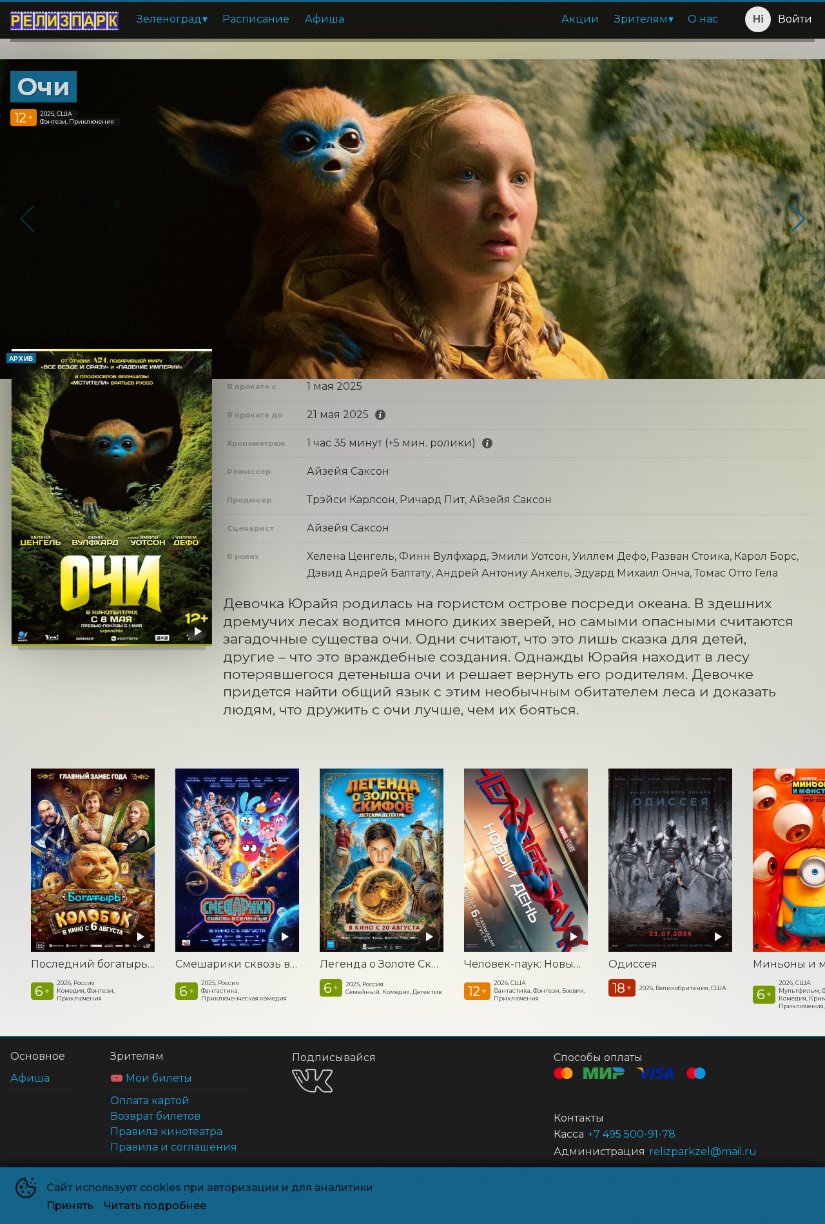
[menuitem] (172, 19)
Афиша (324, 19)
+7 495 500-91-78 (631, 1134)
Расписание (255, 19)
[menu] (427, 19)
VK (312, 1081)
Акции (580, 19)
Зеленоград (169, 19)
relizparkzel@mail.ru (703, 1151)
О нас (703, 19)
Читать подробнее (155, 1206)
